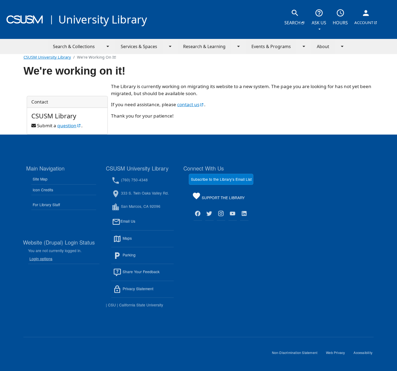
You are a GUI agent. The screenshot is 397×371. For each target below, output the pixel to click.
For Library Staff (46, 204)
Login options (40, 258)
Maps (139, 241)
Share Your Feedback (141, 272)
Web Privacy (337, 354)
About (323, 46)
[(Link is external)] (198, 214)
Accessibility (365, 354)
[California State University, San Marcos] (24, 19)
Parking (141, 258)
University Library (102, 19)
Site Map (40, 179)
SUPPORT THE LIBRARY (223, 198)
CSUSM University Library (47, 57)
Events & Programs (271, 46)
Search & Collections (74, 46)
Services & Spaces (139, 46)
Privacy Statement (148, 292)
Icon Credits (43, 189)
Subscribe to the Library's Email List (221, 179)
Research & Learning (204, 46)
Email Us (147, 224)
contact (190, 104)
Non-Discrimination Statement (297, 354)
